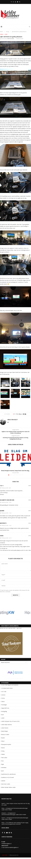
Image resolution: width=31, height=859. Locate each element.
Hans (1, 536)
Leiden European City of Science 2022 (10, 721)
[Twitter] (13, 1)
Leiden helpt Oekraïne (6, 724)
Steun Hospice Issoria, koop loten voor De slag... (15, 470)
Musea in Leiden (5, 734)
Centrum (3, 695)
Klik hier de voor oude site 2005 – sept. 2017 (11, 628)
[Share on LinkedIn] (20, 414)
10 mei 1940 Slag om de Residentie (9, 685)
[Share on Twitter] (17, 414)
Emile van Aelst (11, 38)
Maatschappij (4, 731)
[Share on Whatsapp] (22, 414)
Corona (3, 698)
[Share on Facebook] (16, 414)
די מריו (1, 485)
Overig (7, 31)
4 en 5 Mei (3, 691)
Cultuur (3, 701)
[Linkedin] (15, 1)
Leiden (2, 718)
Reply (29, 485)
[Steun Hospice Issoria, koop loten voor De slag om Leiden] (15, 458)
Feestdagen (4, 704)
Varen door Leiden (5, 784)
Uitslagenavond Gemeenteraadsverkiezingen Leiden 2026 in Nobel (14, 813)
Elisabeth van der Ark (7, 500)
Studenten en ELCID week (7, 777)
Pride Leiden (4, 757)
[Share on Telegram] (23, 414)
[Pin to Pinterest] (19, 414)
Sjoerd (3, 803)
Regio (2, 764)
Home (1, 31)
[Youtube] (17, 1)
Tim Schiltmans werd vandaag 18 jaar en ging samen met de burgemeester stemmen (15, 823)
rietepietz (3, 523)
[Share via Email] (25, 414)
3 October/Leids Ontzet (7, 688)
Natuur (3, 741)
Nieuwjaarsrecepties (6, 744)
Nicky (3, 808)
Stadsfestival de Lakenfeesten (8, 774)
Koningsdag (4, 711)
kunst (2, 714)
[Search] (29, 26)
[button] (1, 461)
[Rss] (19, 1)
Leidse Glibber (5, 855)
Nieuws (3, 747)
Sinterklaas (3, 767)
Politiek (3, 754)
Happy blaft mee (5, 708)
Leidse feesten (4, 728)
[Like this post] (14, 414)
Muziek (3, 738)
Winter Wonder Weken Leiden (8, 787)
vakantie (3, 780)
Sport (2, 771)
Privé (2, 761)
